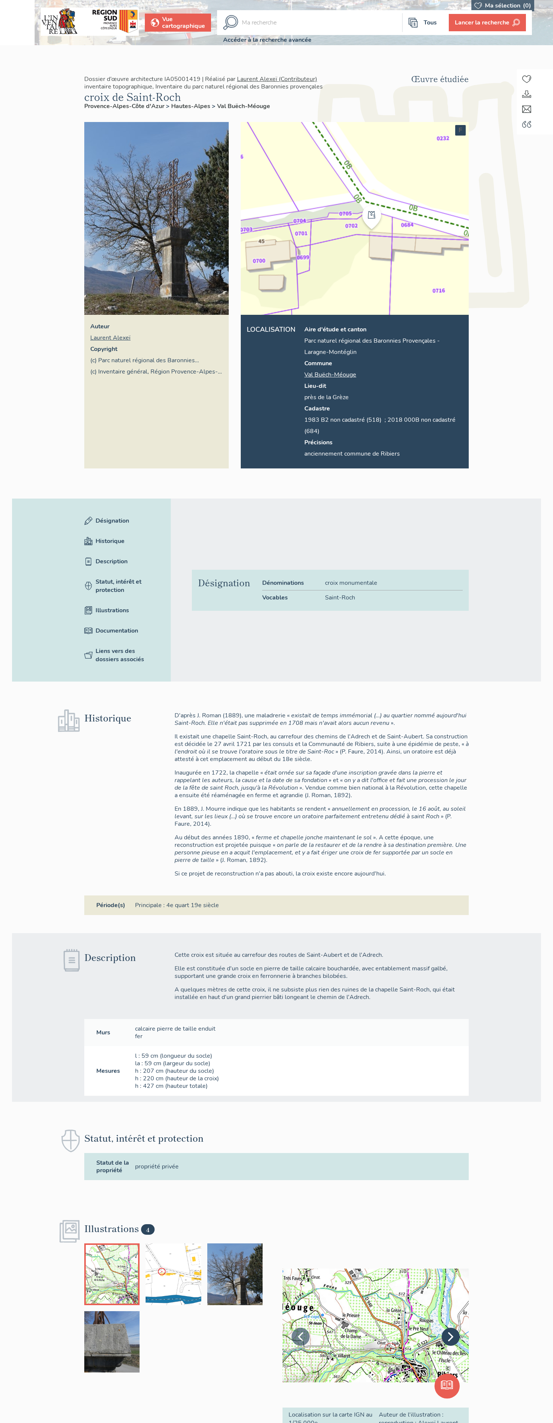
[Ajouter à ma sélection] (526, 79)
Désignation (112, 521)
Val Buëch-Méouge (243, 106)
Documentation (117, 631)
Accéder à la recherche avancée (267, 40)
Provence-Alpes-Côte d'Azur (125, 106)
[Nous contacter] (526, 109)
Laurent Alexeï (110, 338)
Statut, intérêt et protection (118, 586)
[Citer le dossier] (526, 124)
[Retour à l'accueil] (17, 22)
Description (112, 561)
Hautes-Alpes (191, 106)
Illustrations (112, 610)
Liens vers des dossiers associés (120, 655)
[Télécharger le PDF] (526, 94)
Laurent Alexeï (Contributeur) (277, 79)
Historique (110, 541)
